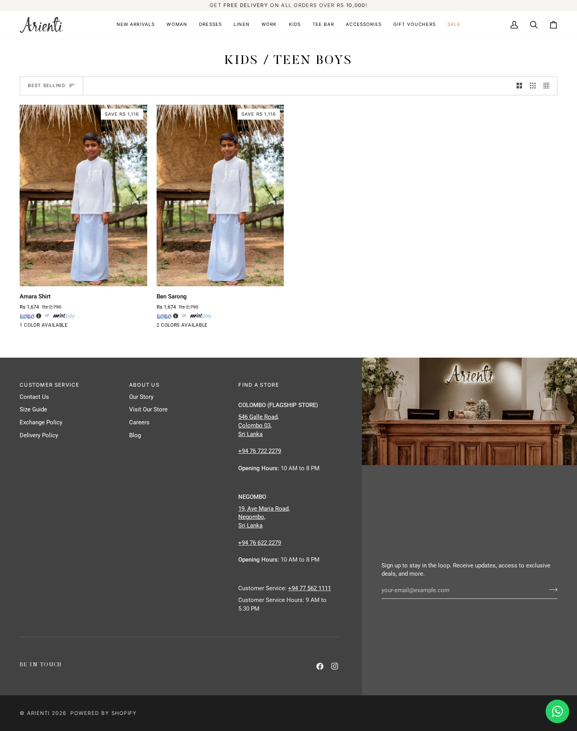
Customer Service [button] (50, 385)
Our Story (141, 397)
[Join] (550, 589)
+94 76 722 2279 (259, 451)
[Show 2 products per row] (519, 86)
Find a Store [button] (258, 385)
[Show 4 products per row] (548, 86)
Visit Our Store (148, 409)
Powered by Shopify (103, 713)
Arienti (38, 713)
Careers (139, 422)
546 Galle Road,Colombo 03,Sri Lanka (258, 426)
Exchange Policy (41, 422)
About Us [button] (144, 385)
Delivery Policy (39, 435)
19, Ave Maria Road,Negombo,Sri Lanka (264, 517)
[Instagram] (334, 666)
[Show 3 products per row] (533, 86)
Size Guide (33, 409)
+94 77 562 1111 (309, 588)
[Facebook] (319, 666)
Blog (135, 435)
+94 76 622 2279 (259, 543)
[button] (136, 25)
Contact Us (34, 397)
